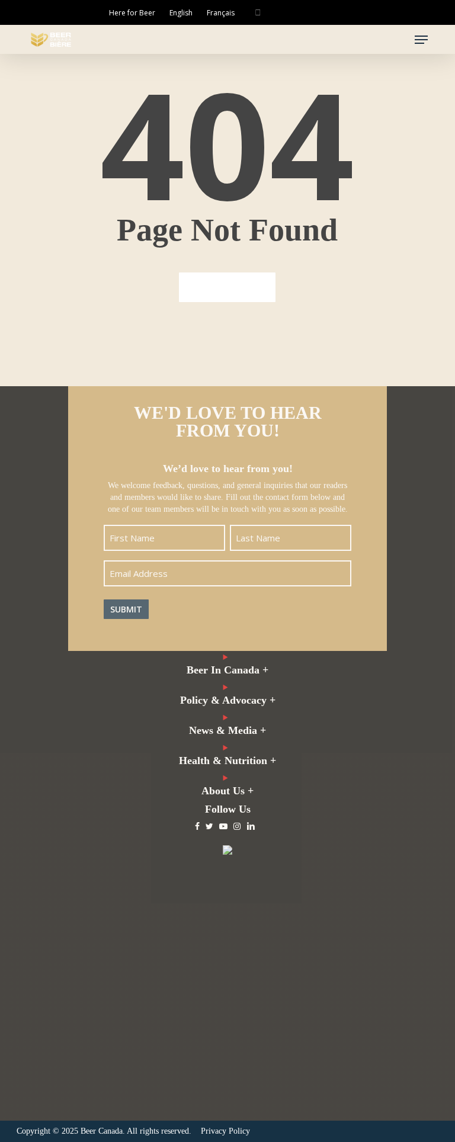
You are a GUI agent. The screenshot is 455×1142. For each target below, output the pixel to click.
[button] (421, 40)
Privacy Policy (225, 1131)
